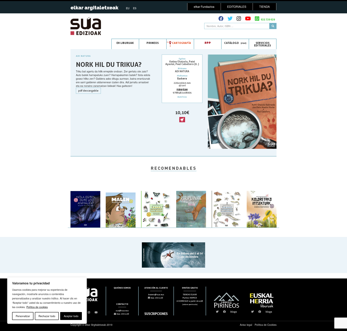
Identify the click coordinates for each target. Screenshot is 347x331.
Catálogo (231, 42)
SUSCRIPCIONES (156, 314)
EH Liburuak (125, 42)
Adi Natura (83, 56)
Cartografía (181, 42)
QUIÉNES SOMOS (122, 287)
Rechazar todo (46, 316)
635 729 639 (267, 19)
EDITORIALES (236, 7)
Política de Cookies (266, 324)
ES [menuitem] (134, 8)
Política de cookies (37, 307)
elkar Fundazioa (204, 7)
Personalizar (23, 316)
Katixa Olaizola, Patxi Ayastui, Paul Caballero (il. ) (182, 63)
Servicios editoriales (262, 44)
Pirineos (153, 42)
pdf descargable (88, 90)
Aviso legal (246, 324)
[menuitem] (127, 8)
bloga (233, 311)
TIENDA (264, 7)
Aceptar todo (71, 316)
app (207, 42)
